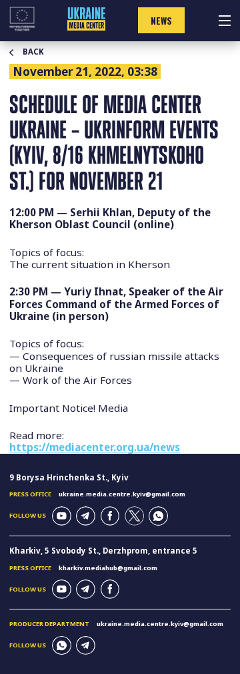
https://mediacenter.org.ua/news (94, 447)
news (161, 20)
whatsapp (158, 516)
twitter (134, 516)
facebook (110, 516)
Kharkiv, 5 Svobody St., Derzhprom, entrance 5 (103, 551)
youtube (61, 516)
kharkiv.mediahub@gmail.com (108, 568)
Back (33, 52)
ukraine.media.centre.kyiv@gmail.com (122, 494)
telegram (85, 516)
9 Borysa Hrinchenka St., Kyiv (69, 477)
